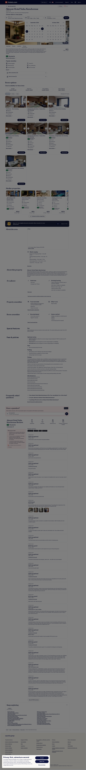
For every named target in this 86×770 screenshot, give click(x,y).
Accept (42, 757)
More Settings (41, 765)
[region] (26, 761)
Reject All (42, 761)
